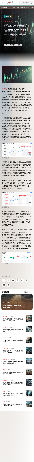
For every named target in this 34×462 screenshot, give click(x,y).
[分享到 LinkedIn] (22, 280)
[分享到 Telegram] (26, 280)
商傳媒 (4, 89)
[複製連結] (8, 285)
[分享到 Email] (4, 285)
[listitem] (17, 318)
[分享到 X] (4, 280)
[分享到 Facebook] (13, 280)
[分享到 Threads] (8, 280)
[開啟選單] (2, 2)
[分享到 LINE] (17, 280)
